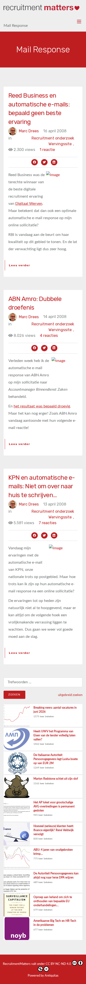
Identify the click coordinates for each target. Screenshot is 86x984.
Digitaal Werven (28, 204)
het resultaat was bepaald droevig (42, 406)
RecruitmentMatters (17, 964)
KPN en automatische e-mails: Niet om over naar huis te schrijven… (41, 486)
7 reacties (47, 523)
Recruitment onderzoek (53, 138)
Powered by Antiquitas (43, 975)
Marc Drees (29, 131)
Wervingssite (61, 144)
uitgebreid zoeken (70, 695)
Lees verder (19, 265)
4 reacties (49, 335)
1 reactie (47, 149)
